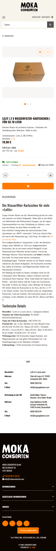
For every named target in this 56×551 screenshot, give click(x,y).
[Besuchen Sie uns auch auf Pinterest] (19, 523)
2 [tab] (28, 104)
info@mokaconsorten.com (14, 478)
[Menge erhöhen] (50, 175)
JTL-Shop (32, 547)
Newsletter (36, 17)
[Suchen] (50, 24)
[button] (28, 486)
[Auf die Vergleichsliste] (40, 52)
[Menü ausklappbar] (3, 17)
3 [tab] (31, 104)
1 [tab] (25, 104)
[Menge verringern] (5, 175)
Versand (21, 150)
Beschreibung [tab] (9, 197)
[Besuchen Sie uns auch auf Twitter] (12, 523)
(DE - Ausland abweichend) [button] (27, 165)
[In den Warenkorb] (7, 44)
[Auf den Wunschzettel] (48, 52)
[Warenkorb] (52, 17)
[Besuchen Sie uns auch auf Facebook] (5, 523)
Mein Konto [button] (46, 17)
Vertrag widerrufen (28, 530)
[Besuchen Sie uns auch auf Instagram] (26, 523)
